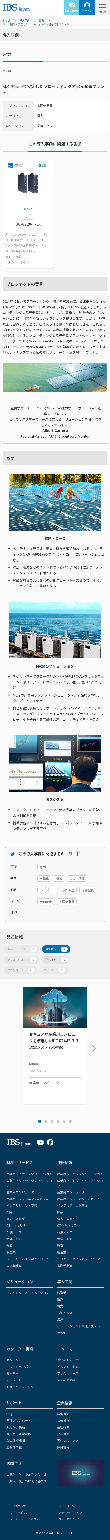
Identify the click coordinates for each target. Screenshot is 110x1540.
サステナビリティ (69, 1519)
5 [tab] (64, 1121)
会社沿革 (63, 1433)
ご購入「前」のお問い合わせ (26, 1474)
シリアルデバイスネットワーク (27, 1259)
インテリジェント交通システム (78, 1326)
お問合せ (14, 1463)
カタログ (12, 1360)
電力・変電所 (15, 1219)
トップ (6, 20)
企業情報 (64, 1402)
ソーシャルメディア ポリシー (27, 1519)
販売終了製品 (15, 1427)
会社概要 (63, 1427)
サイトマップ (18, 1506)
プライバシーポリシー (71, 1512)
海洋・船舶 (14, 1239)
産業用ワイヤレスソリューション (29, 1174)
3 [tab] (51, 1121)
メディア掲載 (66, 1380)
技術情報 (55, 949)
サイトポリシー (68, 1506)
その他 (61, 1332)
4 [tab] (58, 1121)
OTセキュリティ (17, 1225)
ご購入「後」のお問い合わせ (26, 1481)
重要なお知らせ (68, 1360)
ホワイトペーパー (18, 1366)
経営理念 (63, 1413)
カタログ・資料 (19, 1348)
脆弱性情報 (14, 1447)
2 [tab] (45, 1121)
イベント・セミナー (71, 1366)
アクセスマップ (67, 1440)
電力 (41, 20)
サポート (14, 1402)
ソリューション (21, 960)
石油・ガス (14, 1232)
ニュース (52, 970)
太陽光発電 (14, 1265)
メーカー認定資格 (18, 1433)
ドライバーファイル (20, 1386)
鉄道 (9, 1245)
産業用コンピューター (21, 1192)
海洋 (60, 1319)
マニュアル (14, 1380)
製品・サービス (21, 949)
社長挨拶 (63, 1420)
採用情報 (63, 1447)
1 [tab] (39, 1121)
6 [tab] (70, 1121)
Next (92, 1045)
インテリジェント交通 (21, 1205)
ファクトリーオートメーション (27, 1292)
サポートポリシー (20, 1512)
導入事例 (24, 20)
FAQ (9, 1413)
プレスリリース (67, 1373)
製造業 (11, 1252)
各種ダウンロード (18, 1420)
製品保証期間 (15, 1440)
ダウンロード (20, 970)
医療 (9, 1212)
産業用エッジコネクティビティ (27, 1198)
